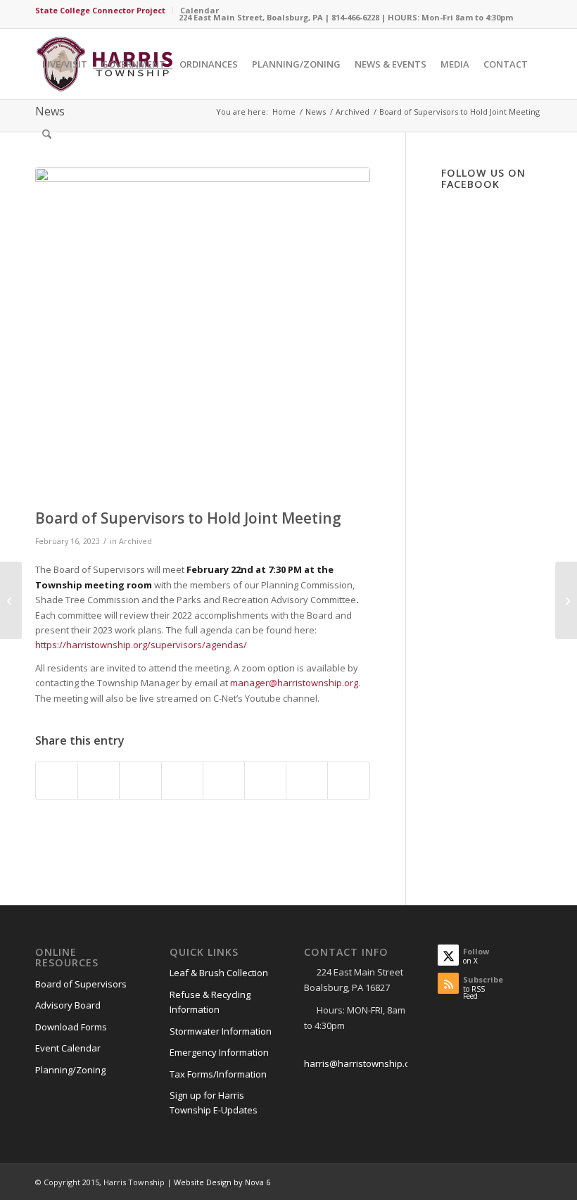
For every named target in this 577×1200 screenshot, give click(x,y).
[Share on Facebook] (56, 780)
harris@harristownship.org (361, 1063)
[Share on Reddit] (306, 780)
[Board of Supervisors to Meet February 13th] (11, 600)
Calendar (199, 10)
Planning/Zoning (70, 1069)
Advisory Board (68, 1005)
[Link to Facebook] (531, 10)
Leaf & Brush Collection (219, 972)
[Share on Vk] (265, 780)
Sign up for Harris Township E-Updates (214, 1102)
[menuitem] (104, 10)
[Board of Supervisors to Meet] (566, 600)
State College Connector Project (100, 10)
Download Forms (71, 1027)
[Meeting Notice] (202, 335)
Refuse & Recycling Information (210, 1002)
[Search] (46, 134)
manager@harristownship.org (294, 682)
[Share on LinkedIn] (182, 780)
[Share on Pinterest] (140, 780)
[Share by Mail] (348, 780)
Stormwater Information (221, 1031)
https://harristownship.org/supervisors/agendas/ (141, 644)
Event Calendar (68, 1048)
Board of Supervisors (81, 984)
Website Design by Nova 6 (222, 1182)
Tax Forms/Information (218, 1074)
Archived (135, 541)
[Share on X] (98, 780)
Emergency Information (219, 1052)
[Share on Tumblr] (223, 780)
